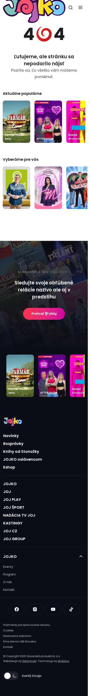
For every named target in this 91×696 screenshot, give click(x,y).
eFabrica (63, 661)
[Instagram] (34, 609)
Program (9, 574)
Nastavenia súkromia (17, 636)
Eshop (9, 467)
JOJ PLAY (12, 499)
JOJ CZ (10, 531)
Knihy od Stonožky (21, 451)
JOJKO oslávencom (22, 459)
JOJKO (10, 483)
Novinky (11, 435)
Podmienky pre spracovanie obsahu (26, 625)
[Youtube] (53, 609)
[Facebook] (16, 609)
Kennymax (29, 661)
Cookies (8, 630)
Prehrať (38, 313)
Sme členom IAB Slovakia (19, 641)
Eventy (8, 567)
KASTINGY (12, 523)
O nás (7, 582)
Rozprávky (13, 443)
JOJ (7, 491)
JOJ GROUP (14, 538)
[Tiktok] (71, 609)
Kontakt (9, 590)
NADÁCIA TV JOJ (19, 515)
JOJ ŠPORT (13, 507)
